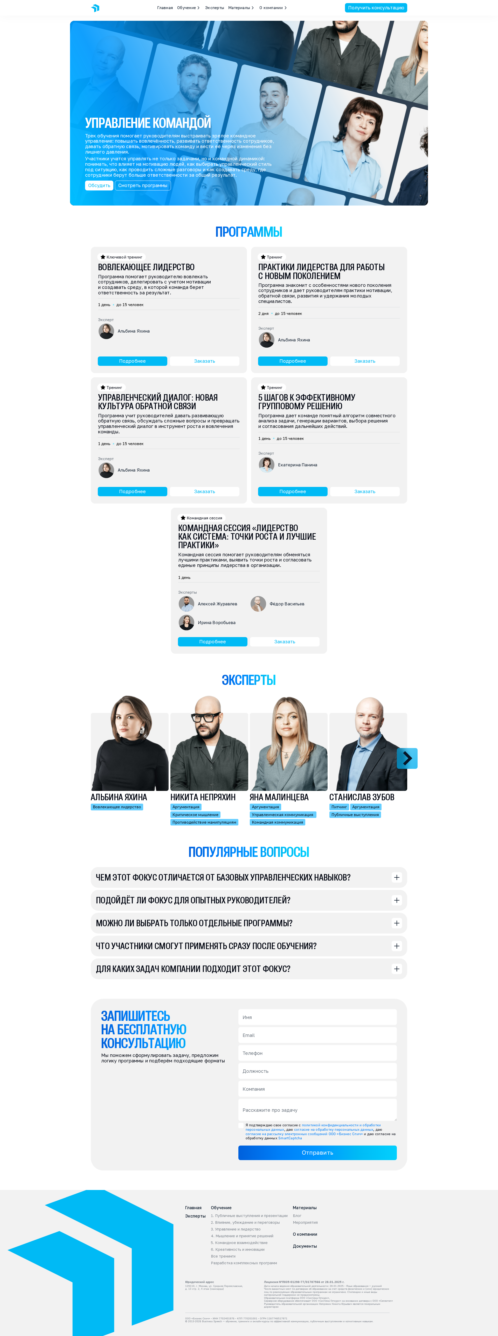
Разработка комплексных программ (244, 1263)
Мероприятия (305, 1222)
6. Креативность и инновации (238, 1249)
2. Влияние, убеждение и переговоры (245, 1222)
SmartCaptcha (290, 1138)
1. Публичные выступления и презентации (249, 1216)
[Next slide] (407, 758)
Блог (297, 1216)
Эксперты (214, 7)
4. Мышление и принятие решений (242, 1236)
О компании (305, 1234)
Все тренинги (223, 1256)
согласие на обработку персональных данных (334, 1129)
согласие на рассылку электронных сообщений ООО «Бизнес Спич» (304, 1134)
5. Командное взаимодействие (239, 1243)
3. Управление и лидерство (236, 1229)
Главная (165, 7)
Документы (305, 1246)
